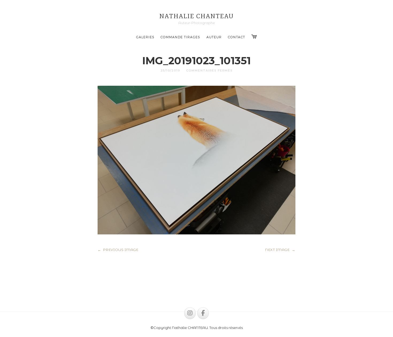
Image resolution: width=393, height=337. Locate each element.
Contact (236, 37)
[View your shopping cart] (254, 37)
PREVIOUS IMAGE (118, 250)
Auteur (214, 37)
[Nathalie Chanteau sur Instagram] (190, 313)
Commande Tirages (180, 37)
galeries (145, 37)
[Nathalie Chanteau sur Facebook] (203, 313)
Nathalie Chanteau (196, 16)
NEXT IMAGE (280, 250)
